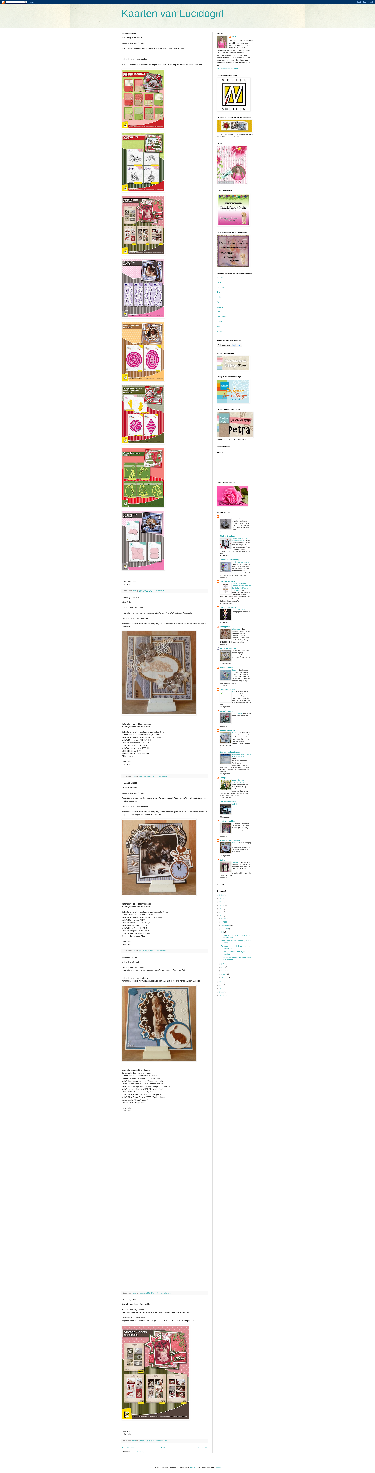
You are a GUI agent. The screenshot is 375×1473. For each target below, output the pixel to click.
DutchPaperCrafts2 (228, 607)
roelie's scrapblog (227, 821)
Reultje (223, 778)
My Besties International (240, 562)
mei (223, 967)
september (225, 925)
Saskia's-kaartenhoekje (230, 840)
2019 (221, 902)
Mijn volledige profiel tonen (227, 68)
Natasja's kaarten (227, 730)
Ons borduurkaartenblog (230, 752)
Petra (234, 37)
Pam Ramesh (222, 317)
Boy (233, 692)
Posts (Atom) (139, 1452)
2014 (221, 982)
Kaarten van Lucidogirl (173, 13)
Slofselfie (235, 804)
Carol (219, 282)
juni (223, 964)
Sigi (218, 327)
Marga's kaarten (226, 711)
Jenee (219, 292)
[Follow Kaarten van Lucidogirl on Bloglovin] (229, 347)
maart (223, 974)
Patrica (219, 322)
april (223, 971)
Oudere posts (202, 1448)
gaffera (192, 1467)
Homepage (165, 1448)
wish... (234, 843)
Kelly (219, 297)
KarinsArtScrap (226, 668)
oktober (224, 922)
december (225, 919)
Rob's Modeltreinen (228, 802)
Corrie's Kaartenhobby (229, 560)
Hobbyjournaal (226, 627)
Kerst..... (235, 732)
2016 (221, 912)
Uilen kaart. (236, 629)
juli (222, 932)
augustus (225, 929)
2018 (221, 905)
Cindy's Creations (227, 536)
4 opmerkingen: (163, 776)
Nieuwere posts (128, 1448)
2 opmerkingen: (161, 950)
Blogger (218, 1467)
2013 (221, 985)
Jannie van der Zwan (228, 648)
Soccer (235, 670)
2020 (221, 898)
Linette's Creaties (227, 689)
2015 (221, 916)
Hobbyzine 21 (237, 713)
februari (224, 977)
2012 (221, 989)
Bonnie (220, 277)
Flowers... (236, 862)
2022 (221, 895)
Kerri (219, 302)
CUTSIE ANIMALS (239, 609)
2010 (221, 995)
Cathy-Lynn (221, 287)
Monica (220, 307)
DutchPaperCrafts (227, 581)
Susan (219, 332)
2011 (221, 992)
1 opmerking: (159, 591)
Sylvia (222, 860)
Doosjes (235, 519)
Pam (218, 312)
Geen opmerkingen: (163, 1293)
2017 (221, 909)
